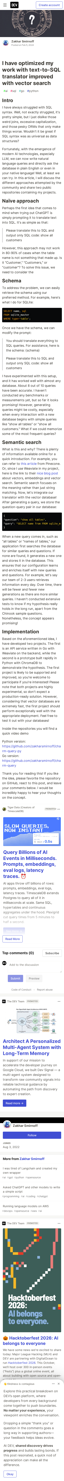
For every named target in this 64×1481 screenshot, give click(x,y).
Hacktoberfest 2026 (21, 1362)
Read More (12, 939)
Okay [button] (10, 1474)
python (32, 91)
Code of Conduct (21, 989)
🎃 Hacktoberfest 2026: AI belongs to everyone (30, 1340)
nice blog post (47, 473)
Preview (34, 978)
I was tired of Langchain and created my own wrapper (29, 1173)
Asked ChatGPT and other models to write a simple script (31, 1191)
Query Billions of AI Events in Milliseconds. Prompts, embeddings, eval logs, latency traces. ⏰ (30, 864)
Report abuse (45, 989)
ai (6, 91)
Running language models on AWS (25, 1208)
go (21, 91)
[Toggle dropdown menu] (59, 809)
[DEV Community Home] (14, 5)
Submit (15, 978)
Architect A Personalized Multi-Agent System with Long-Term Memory (32, 1047)
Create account (49, 5)
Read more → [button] (14, 1103)
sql (13, 91)
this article (29, 464)
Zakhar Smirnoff (22, 41)
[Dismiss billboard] (58, 1384)
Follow (32, 1135)
